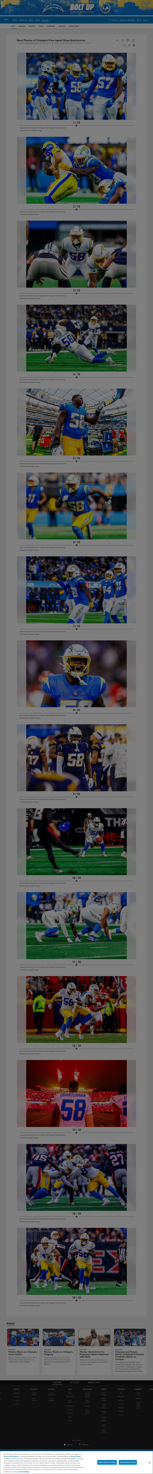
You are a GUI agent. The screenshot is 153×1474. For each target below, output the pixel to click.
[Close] (149, 1462)
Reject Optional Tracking (106, 1462)
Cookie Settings (23, 1472)
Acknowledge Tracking (128, 1462)
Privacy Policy (76, 1456)
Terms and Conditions (11, 1456)
